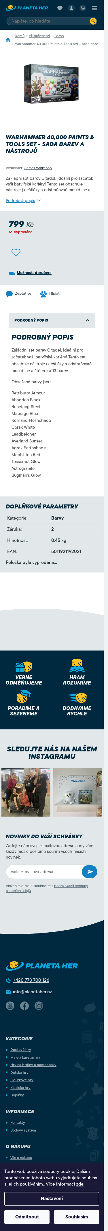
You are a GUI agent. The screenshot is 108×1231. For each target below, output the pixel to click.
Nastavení (52, 1198)
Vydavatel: (29, 168)
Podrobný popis (20, 200)
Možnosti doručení (34, 273)
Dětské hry (19, 1072)
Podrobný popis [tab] (31, 320)
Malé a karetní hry (25, 1057)
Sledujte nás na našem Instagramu (52, 752)
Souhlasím (76, 1217)
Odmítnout (27, 1217)
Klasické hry (20, 1088)
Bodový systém (23, 1130)
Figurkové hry (21, 1080)
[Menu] (94, 8)
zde (80, 1184)
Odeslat (89, 871)
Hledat (93, 21)
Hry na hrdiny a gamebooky (33, 1065)
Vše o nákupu (21, 1158)
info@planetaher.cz (32, 991)
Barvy (57, 518)
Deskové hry (20, 1050)
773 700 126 (31, 980)
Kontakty (17, 1122)
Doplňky (17, 1095)
